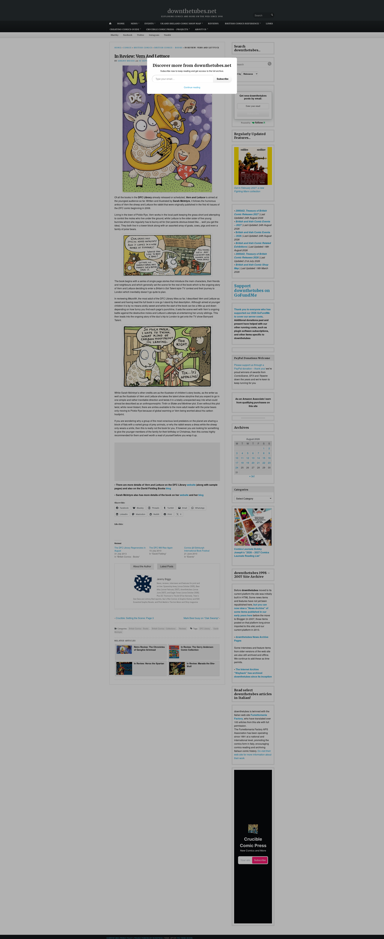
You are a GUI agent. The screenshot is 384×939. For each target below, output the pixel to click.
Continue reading (192, 87)
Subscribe (222, 79)
